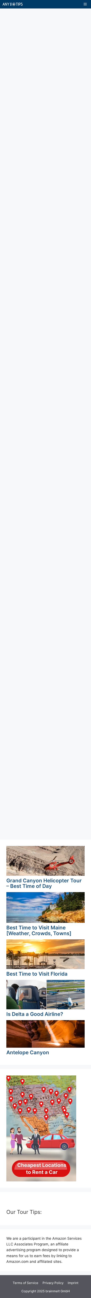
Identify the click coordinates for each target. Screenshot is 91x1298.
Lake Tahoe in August (32, 417)
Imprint (73, 1283)
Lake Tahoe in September (38, 336)
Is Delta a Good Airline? (34, 1014)
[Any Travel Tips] (12, 4)
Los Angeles (45, 224)
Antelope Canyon (27, 1052)
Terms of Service (25, 1283)
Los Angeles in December (38, 167)
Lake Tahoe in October (34, 256)
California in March (29, 744)
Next (61, 825)
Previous (16, 825)
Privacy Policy (53, 1283)
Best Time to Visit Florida (37, 974)
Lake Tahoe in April (29, 663)
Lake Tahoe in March (31, 87)
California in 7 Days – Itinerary (43, 47)
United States (46, 62)
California (20, 62)
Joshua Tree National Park (39, 585)
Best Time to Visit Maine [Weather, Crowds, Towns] (38, 930)
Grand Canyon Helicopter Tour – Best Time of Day (44, 883)
